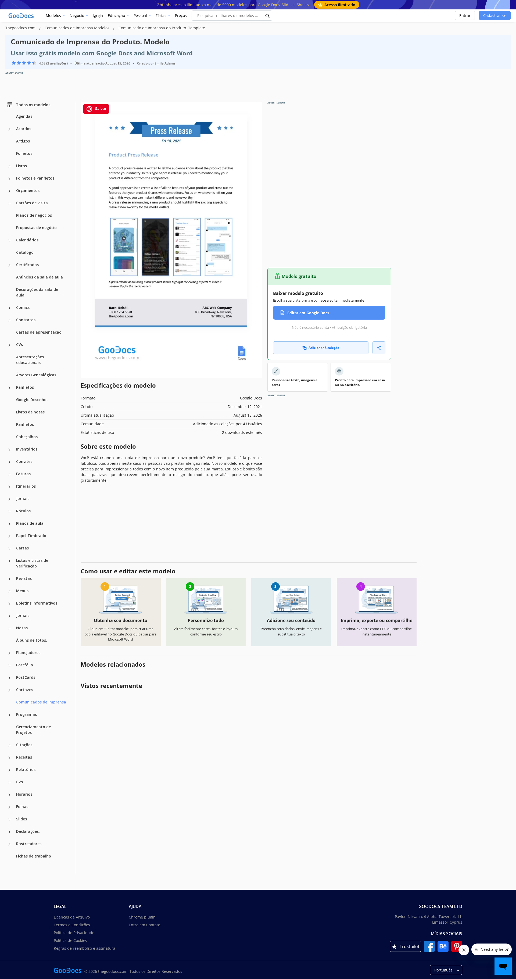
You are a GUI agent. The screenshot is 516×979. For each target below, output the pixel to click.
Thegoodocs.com (21, 27)
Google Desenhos (32, 399)
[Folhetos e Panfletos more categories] (9, 179)
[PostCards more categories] (9, 678)
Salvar (100, 108)
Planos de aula (30, 523)
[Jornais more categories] (9, 499)
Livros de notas (30, 412)
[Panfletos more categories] (9, 388)
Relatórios (25, 769)
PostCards (25, 677)
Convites (24, 461)
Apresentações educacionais (30, 359)
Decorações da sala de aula (37, 292)
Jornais (22, 498)
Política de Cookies (70, 940)
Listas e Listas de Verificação (32, 563)
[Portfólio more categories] (9, 666)
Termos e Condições (72, 924)
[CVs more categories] (9, 345)
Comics (23, 307)
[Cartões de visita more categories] (9, 203)
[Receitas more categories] (9, 758)
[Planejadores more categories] (9, 653)
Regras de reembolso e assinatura (84, 948)
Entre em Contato (144, 924)
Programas (26, 714)
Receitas (24, 757)
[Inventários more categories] (9, 450)
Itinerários (26, 486)
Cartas (22, 548)
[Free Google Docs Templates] (21, 16)
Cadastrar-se (494, 15)
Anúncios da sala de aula (39, 277)
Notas (22, 627)
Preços (181, 15)
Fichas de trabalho (33, 856)
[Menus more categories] (9, 591)
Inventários (26, 449)
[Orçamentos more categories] (9, 191)
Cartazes (24, 689)
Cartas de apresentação (39, 332)
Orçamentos (28, 190)
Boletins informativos (36, 603)
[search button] (267, 15)
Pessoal (140, 15)
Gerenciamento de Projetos (33, 729)
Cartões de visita (32, 202)
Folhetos (24, 153)
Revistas (24, 578)
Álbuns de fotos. (31, 640)
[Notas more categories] (9, 628)
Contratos (25, 319)
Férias (161, 15)
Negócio (77, 15)
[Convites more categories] (9, 462)
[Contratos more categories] (9, 320)
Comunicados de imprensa (41, 702)
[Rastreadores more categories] (9, 844)
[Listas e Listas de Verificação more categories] (9, 561)
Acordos (23, 128)
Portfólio (24, 664)
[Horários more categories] (9, 795)
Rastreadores (28, 843)
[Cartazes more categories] (9, 690)
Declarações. (28, 831)
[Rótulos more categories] (9, 512)
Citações (24, 744)
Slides (21, 818)
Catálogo (25, 252)
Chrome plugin (142, 917)
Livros (21, 165)
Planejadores (28, 652)
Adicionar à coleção (324, 347)
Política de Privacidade (74, 932)
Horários (24, 794)
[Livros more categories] (9, 166)
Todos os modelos (33, 104)
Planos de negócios (34, 215)
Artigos (23, 141)
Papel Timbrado (31, 535)
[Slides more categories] (9, 820)
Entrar (465, 15)
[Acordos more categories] (9, 129)
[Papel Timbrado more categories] (9, 536)
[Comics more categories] (9, 308)
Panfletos (25, 387)
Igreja (98, 15)
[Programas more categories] (9, 715)
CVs (19, 344)
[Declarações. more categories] (9, 832)
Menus (22, 590)
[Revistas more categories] (9, 579)
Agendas (24, 116)
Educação (116, 15)
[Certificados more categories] (9, 265)
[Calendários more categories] (9, 241)
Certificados (27, 264)
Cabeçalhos (27, 436)
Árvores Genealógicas (36, 374)
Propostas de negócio (36, 227)
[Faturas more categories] (9, 474)
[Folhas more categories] (9, 807)
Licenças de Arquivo (72, 917)
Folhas (22, 806)
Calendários (27, 239)
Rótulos (23, 510)
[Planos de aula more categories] (9, 524)
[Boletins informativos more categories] (9, 604)
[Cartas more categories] (9, 549)
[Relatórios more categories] (9, 770)
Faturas (23, 473)
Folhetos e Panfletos (35, 178)
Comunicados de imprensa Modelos (77, 27)
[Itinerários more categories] (9, 487)
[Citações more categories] (9, 745)
